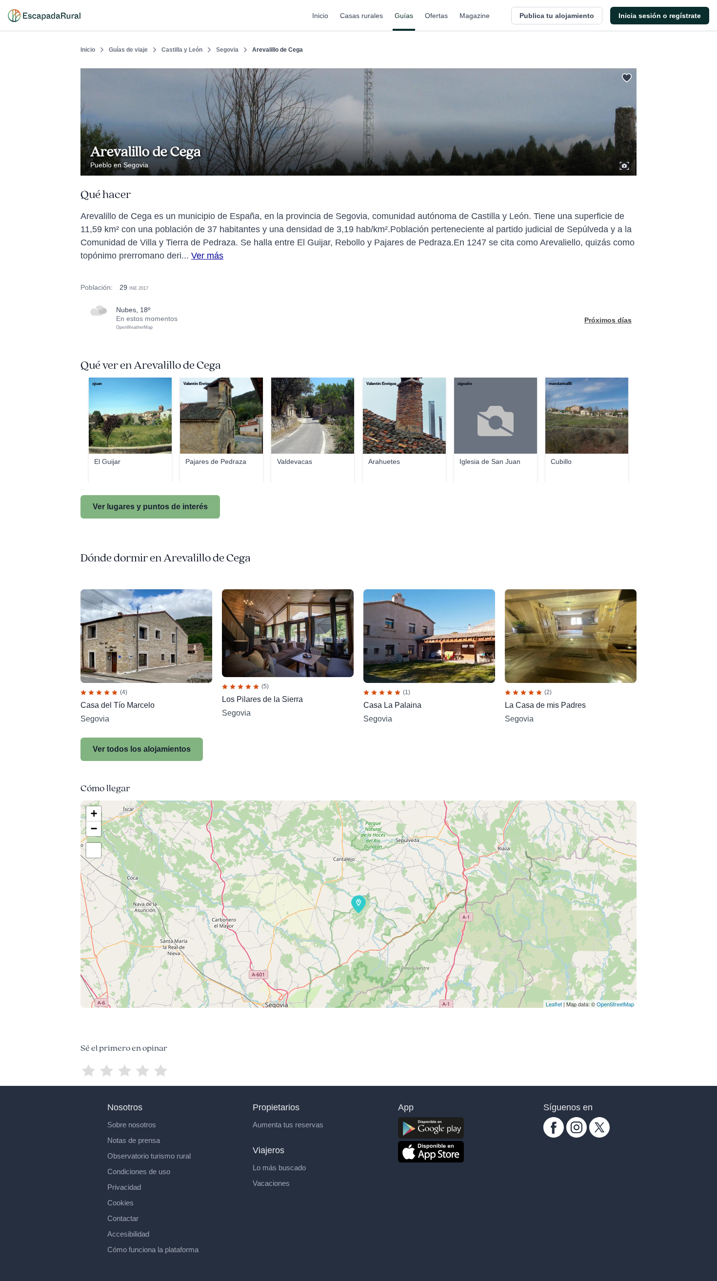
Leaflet (554, 1004)
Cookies (120, 1203)
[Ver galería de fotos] (625, 164)
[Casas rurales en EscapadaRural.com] (44, 15)
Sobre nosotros (131, 1125)
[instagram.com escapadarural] (576, 1135)
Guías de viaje (128, 49)
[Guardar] (626, 76)
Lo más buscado (279, 1167)
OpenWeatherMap (134, 327)
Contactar (123, 1218)
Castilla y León (181, 49)
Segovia (227, 49)
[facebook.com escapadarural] (553, 1135)
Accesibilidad (128, 1234)
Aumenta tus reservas (288, 1125)
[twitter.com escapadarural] (599, 1135)
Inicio (320, 16)
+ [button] (94, 813)
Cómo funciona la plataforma (153, 1249)
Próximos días (608, 320)
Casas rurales (361, 16)
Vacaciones (271, 1183)
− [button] (94, 828)
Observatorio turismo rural (149, 1156)
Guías (404, 16)
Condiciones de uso (138, 1171)
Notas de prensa (133, 1140)
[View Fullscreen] (93, 850)
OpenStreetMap (615, 1004)
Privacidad (124, 1187)
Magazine (474, 16)
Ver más (207, 255)
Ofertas (436, 16)
